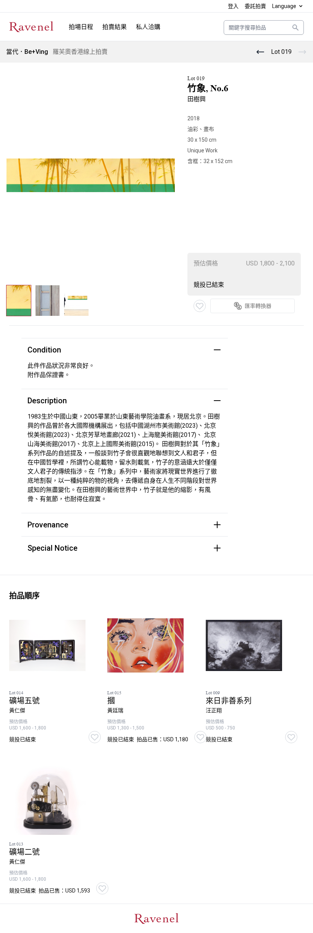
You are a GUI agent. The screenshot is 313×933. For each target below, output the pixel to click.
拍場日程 (81, 27)
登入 (233, 6)
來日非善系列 (229, 701)
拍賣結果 (114, 27)
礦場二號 (24, 852)
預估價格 (206, 263)
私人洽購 (148, 27)
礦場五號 (24, 701)
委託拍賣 (255, 6)
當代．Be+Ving (27, 51)
